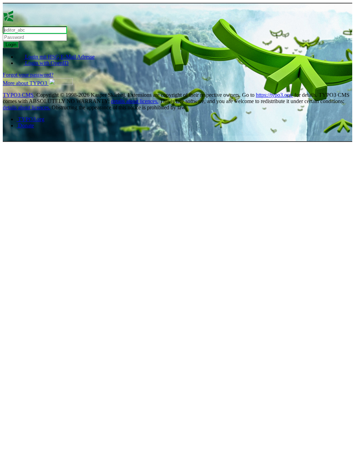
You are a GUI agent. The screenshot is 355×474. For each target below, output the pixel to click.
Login (11, 44)
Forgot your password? (28, 75)
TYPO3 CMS (18, 95)
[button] (38, 83)
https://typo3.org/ (274, 95)
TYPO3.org (30, 119)
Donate (25, 125)
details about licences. (134, 101)
